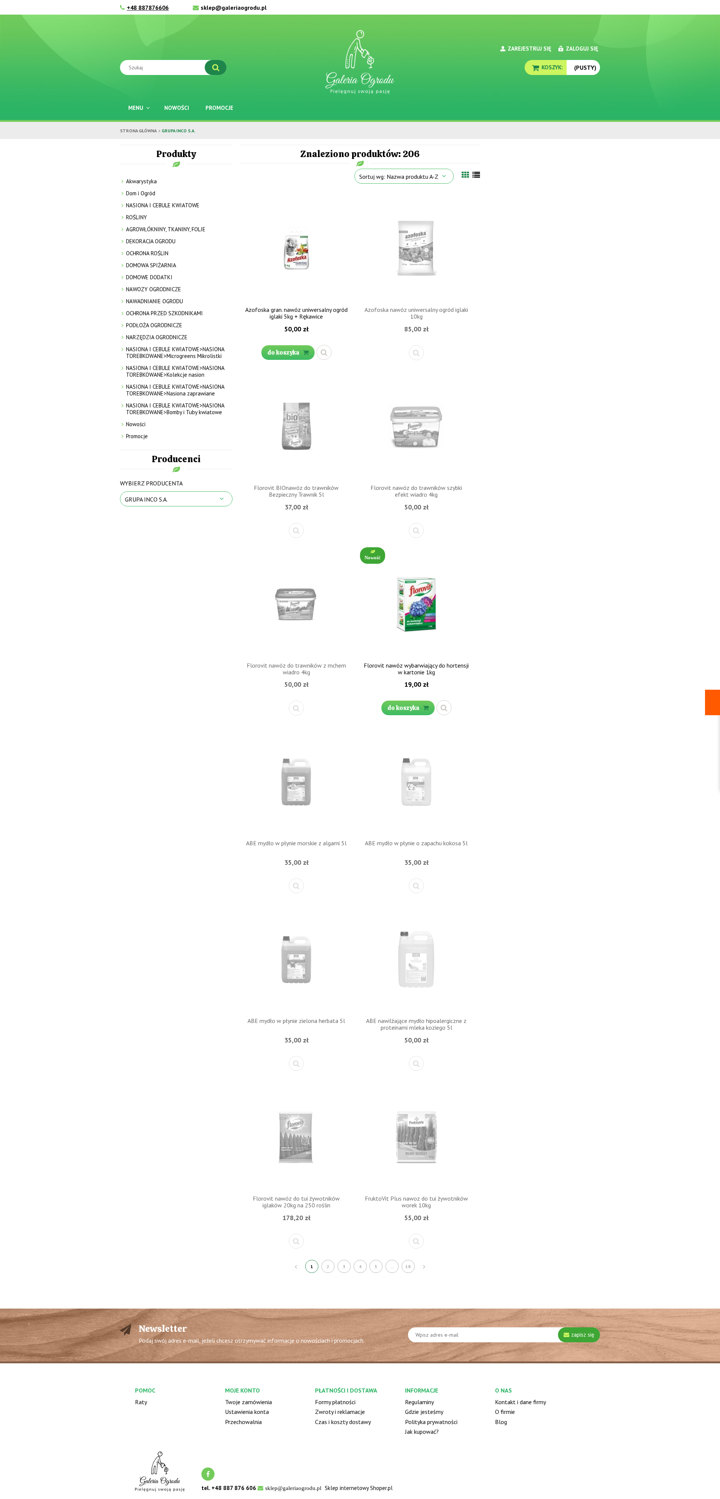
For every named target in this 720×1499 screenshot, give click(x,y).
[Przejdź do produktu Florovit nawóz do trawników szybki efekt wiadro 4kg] (416, 425)
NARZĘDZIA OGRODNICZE (157, 337)
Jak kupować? (422, 1431)
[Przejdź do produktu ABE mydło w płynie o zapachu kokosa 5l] (416, 781)
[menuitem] (138, 108)
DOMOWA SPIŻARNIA (151, 265)
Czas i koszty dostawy (343, 1422)
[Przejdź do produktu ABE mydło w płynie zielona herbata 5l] (296, 958)
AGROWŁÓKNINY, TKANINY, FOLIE (166, 229)
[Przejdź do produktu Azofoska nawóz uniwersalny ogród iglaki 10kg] (416, 247)
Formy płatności (335, 1402)
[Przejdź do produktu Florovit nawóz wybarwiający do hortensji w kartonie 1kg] (416, 603)
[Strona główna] (360, 62)
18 (408, 1266)
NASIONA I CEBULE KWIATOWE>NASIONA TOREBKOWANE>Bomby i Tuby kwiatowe (175, 409)
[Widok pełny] (476, 175)
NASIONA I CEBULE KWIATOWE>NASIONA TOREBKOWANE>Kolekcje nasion (175, 371)
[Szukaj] (215, 67)
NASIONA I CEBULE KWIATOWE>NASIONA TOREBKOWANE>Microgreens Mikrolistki (175, 352)
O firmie (505, 1411)
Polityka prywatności (431, 1422)
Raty (141, 1402)
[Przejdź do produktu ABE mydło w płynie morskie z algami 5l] (296, 781)
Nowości (136, 424)
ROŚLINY (136, 217)
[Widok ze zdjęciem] (465, 175)
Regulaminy (419, 1402)
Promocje (137, 436)
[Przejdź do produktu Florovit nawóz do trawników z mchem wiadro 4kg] (296, 603)
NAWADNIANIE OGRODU (154, 301)
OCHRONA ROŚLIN (147, 253)
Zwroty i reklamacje (340, 1411)
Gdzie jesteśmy (424, 1411)
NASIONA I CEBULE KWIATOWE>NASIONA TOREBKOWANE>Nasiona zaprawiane (175, 390)
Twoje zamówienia (248, 1402)
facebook (207, 1474)
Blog (501, 1422)
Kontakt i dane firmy (520, 1402)
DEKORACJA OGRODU (151, 241)
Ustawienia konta (247, 1411)
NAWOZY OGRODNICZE (153, 289)
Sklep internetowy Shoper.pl (359, 1488)
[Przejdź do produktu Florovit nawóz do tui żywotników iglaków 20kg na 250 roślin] (296, 1136)
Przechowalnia (243, 1422)
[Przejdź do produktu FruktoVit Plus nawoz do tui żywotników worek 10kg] (416, 1136)
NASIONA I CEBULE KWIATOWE (163, 205)
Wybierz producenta (151, 483)
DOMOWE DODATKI (149, 277)
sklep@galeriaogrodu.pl (234, 7)
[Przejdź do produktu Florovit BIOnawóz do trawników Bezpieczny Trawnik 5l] (296, 425)
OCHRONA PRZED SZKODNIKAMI (164, 313)
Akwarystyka (141, 181)
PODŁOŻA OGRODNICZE (154, 325)
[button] (324, 352)
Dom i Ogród (140, 193)
